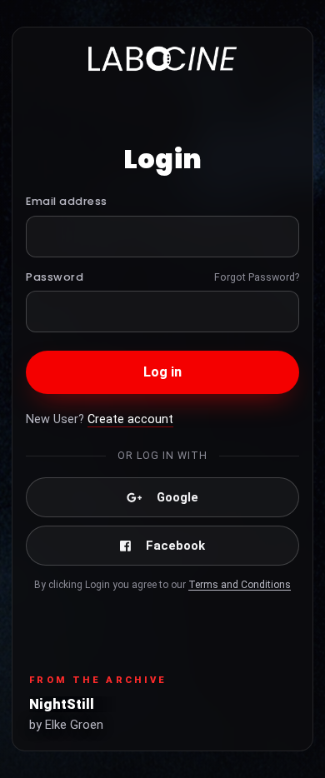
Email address (67, 201)
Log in (162, 372)
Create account (130, 419)
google (177, 497)
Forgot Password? (256, 277)
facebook (175, 545)
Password (54, 277)
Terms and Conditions (239, 585)
